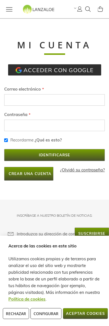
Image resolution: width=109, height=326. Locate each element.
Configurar (46, 313)
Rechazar (16, 313)
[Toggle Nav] (9, 9)
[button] (74, 8)
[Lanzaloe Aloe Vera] (29, 14)
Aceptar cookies (85, 313)
